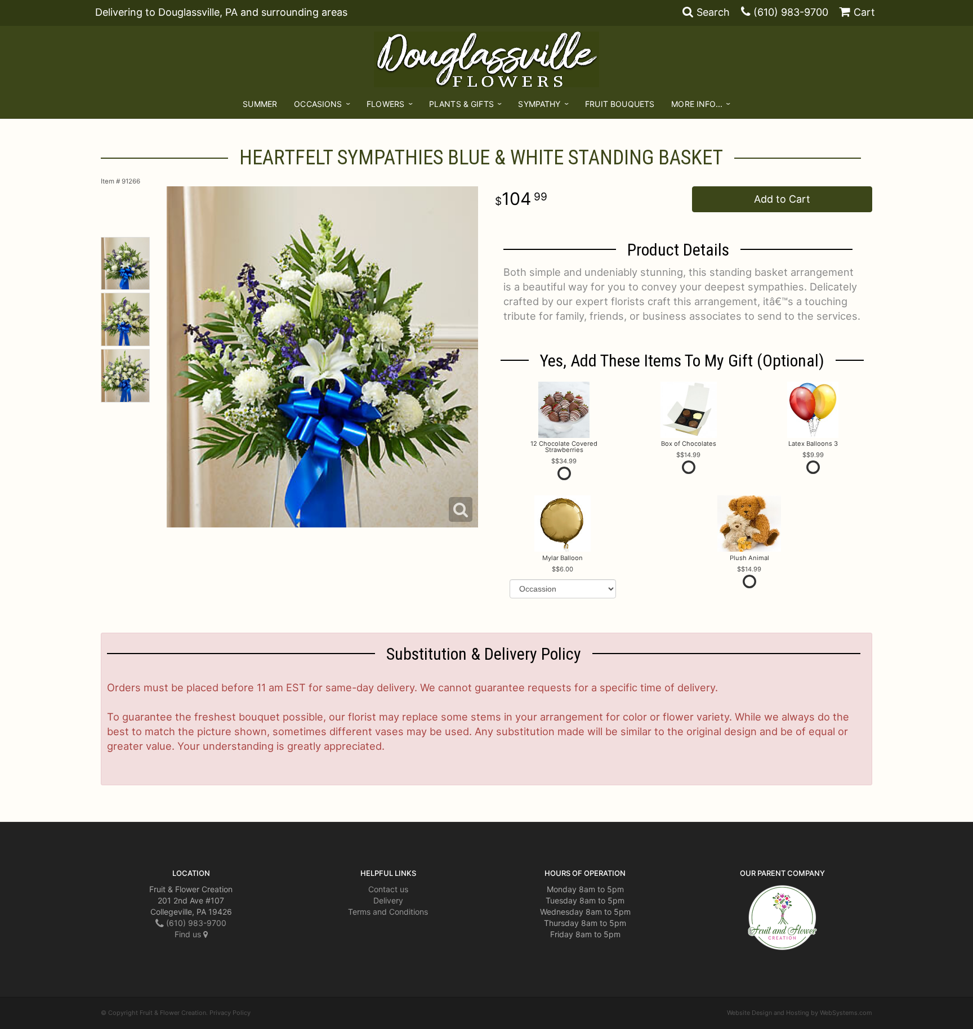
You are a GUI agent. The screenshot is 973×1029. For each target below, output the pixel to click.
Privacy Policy (230, 1013)
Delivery (388, 900)
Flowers (385, 104)
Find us (189, 934)
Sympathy (539, 104)
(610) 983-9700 (790, 12)
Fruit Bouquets (619, 104)
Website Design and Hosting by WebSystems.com (799, 1013)
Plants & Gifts (461, 104)
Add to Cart (782, 199)
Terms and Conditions (388, 911)
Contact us (388, 889)
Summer (260, 104)
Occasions (318, 104)
